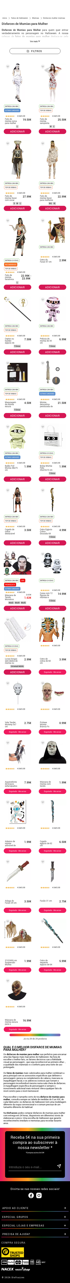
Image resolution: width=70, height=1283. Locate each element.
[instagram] (39, 1195)
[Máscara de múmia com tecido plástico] (42, 743)
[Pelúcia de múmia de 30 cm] (42, 300)
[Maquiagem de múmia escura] (7, 364)
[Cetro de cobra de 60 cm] (42, 620)
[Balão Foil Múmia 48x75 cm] (7, 427)
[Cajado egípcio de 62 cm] (42, 803)
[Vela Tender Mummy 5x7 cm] (7, 684)
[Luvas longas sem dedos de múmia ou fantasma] (7, 620)
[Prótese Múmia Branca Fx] (42, 684)
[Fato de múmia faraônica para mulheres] (7, 221)
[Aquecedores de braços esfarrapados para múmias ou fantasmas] (7, 743)
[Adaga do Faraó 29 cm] (7, 862)
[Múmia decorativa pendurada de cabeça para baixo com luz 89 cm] (42, 364)
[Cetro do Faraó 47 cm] (42, 221)
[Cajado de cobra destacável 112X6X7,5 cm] (7, 491)
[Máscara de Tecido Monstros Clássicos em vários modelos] (7, 555)
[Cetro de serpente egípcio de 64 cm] (42, 922)
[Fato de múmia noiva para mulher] (7, 67)
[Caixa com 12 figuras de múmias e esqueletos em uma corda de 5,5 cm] (42, 555)
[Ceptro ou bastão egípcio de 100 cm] (7, 300)
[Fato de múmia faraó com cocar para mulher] (7, 144)
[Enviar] (59, 1166)
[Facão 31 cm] (42, 862)
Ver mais (34, 41)
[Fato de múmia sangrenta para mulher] (42, 67)
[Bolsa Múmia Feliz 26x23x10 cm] (42, 427)
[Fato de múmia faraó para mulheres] (42, 144)
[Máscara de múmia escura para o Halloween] (7, 981)
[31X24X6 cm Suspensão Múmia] (7, 922)
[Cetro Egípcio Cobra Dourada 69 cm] (42, 491)
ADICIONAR (17, 131)
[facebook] (31, 1195)
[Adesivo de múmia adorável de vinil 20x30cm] (7, 803)
